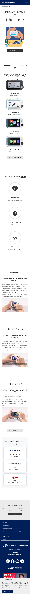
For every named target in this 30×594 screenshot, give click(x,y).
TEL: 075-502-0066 (9, 556)
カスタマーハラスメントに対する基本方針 (12, 531)
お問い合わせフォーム (15, 514)
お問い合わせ (6, 539)
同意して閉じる (7, 591)
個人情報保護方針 (7, 525)
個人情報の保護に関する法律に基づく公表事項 (13, 528)
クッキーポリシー (12, 587)
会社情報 (5, 522)
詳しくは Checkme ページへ (15, 50)
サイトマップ (6, 536)
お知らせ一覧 (6, 533)
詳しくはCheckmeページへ (15, 157)
